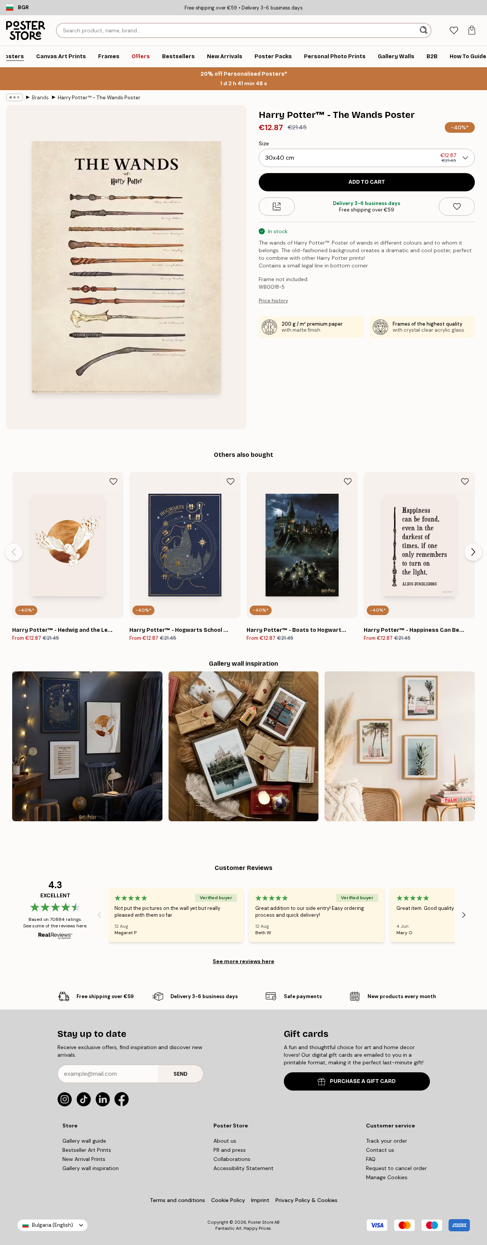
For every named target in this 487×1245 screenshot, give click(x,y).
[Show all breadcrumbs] (14, 97)
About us (224, 1140)
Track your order (386, 1140)
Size (264, 143)
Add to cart (367, 182)
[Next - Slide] (473, 552)
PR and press (229, 1149)
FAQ (371, 1159)
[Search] (424, 30)
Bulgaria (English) (52, 1225)
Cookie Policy (228, 1200)
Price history (273, 300)
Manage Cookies (386, 1177)
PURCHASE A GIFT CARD (363, 1081)
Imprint (260, 1200)
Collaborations (231, 1159)
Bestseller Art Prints (86, 1149)
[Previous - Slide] (14, 552)
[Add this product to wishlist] (457, 206)
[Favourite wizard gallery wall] (87, 746)
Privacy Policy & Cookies (306, 1200)
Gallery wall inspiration (90, 1168)
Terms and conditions (177, 1200)
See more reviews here (243, 961)
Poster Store (260, 1222)
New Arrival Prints (83, 1159)
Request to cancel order (396, 1168)
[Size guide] (277, 206)
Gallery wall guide (84, 1140)
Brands (40, 97)
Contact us (380, 1149)
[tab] (454, 31)
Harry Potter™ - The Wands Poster (99, 97)
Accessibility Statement (243, 1168)
